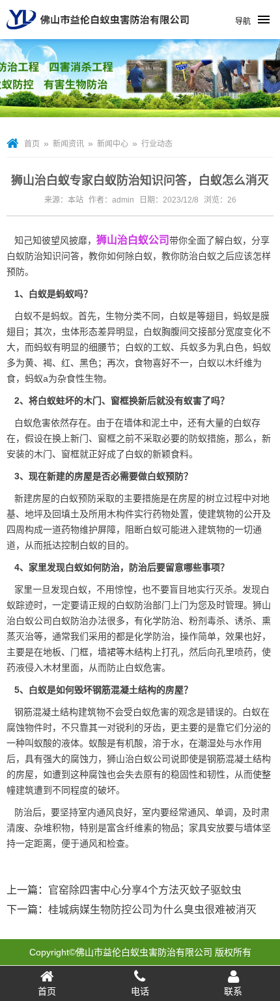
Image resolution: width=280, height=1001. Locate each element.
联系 (233, 991)
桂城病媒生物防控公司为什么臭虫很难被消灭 (152, 909)
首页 (32, 143)
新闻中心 (112, 143)
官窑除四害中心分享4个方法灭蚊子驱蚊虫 (145, 889)
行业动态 (157, 143)
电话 (140, 991)
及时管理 (225, 605)
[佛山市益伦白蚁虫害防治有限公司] (98, 34)
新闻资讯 (68, 143)
